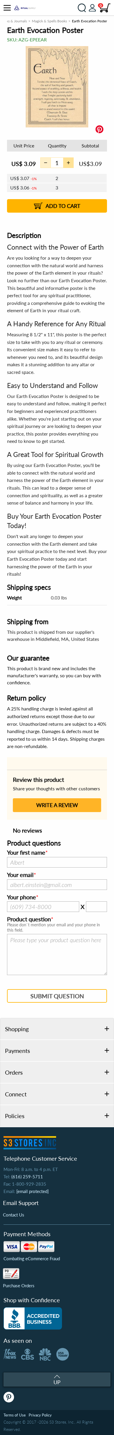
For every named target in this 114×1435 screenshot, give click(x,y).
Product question (29, 919)
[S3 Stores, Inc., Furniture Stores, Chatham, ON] (33, 1318)
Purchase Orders (18, 1285)
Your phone (21, 897)
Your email (20, 875)
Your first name (26, 852)
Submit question (57, 995)
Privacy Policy (40, 1415)
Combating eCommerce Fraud (32, 1258)
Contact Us (13, 1214)
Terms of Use (15, 1415)
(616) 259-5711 (27, 1176)
